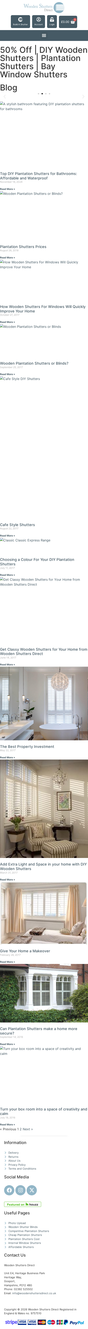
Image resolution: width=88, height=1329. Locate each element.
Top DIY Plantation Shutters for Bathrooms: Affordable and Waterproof (38, 175)
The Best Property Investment (27, 746)
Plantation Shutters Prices (23, 247)
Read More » (7, 189)
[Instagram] (20, 1190)
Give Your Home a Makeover (25, 951)
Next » (28, 1129)
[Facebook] (9, 1190)
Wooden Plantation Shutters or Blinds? (34, 363)
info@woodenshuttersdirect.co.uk (34, 1293)
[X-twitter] (32, 1190)
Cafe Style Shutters (17, 525)
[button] (44, 35)
